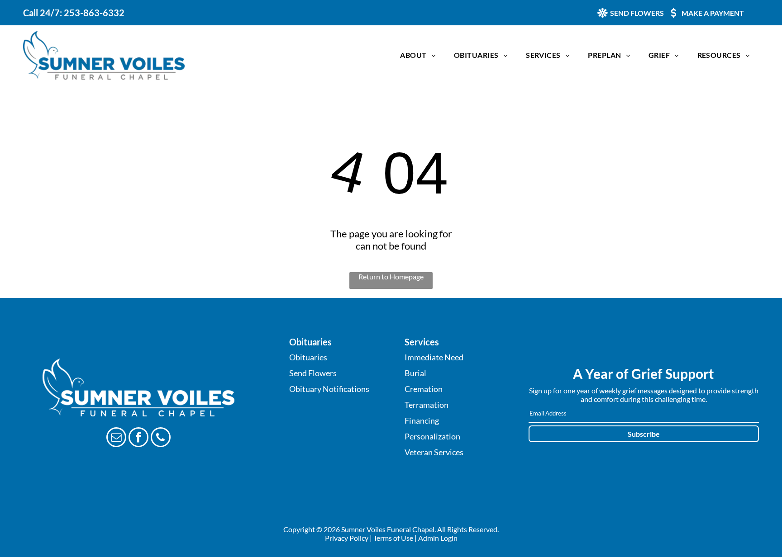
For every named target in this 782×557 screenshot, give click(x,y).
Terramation (426, 405)
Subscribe (644, 434)
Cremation (424, 389)
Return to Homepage (391, 276)
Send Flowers (313, 373)
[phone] (161, 438)
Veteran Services (434, 452)
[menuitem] (418, 54)
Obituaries (308, 357)
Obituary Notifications (329, 389)
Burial (415, 373)
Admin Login (438, 537)
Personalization (432, 436)
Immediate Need (434, 357)
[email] (116, 438)
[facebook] (138, 438)
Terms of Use (393, 537)
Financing (422, 420)
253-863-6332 (94, 12)
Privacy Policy (346, 537)
